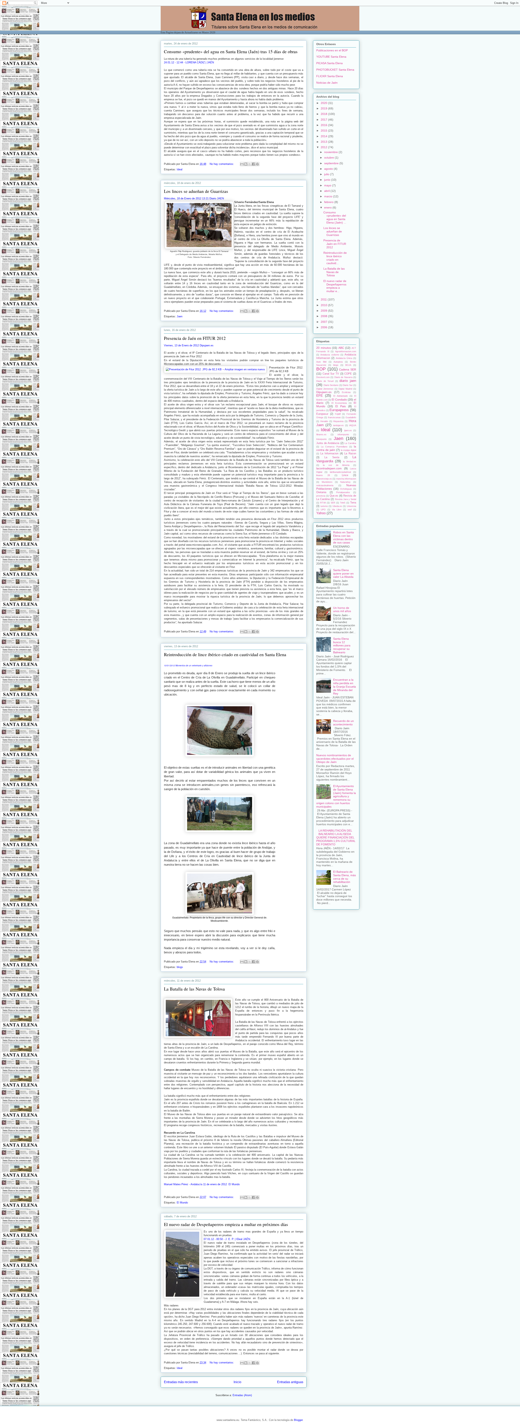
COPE (348, 373)
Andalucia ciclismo (329, 354)
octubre (329, 157)
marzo (328, 196)
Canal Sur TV (331, 373)
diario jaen (347, 381)
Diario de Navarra (343, 377)
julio (327, 174)
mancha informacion (346, 478)
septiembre (331, 163)
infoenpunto (343, 434)
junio (327, 179)
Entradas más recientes (181, 1382)
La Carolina (350, 443)
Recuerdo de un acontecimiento (343, 722)
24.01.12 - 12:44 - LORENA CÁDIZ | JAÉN (189, 62)
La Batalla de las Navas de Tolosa (194, 989)
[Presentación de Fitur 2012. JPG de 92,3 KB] (215, 369)
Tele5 (342, 502)
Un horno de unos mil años (342, 609)
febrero (329, 202)
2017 (324, 119)
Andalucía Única (344, 358)
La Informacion (329, 453)
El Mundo (182, 1202)
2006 (324, 327)
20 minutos (323, 347)
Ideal (179, 169)
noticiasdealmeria (324, 485)
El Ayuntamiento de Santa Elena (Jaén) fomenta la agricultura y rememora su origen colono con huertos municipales (336, 796)
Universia (351, 506)
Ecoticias (346, 392)
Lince (345, 475)
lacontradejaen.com (329, 468)
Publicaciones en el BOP (332, 50)
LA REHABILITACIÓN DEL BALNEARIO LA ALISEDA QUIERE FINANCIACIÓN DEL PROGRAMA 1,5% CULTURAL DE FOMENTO (335, 837)
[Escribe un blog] (246, 164)
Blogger (298, 1420)
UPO (323, 509)
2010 (324, 305)
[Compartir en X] (250, 164)
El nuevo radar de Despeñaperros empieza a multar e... (334, 286)
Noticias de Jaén (327, 82)
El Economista (339, 403)
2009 (324, 310)
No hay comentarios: (222, 163)
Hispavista (338, 421)
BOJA (348, 365)
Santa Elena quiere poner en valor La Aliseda (343, 573)
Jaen (179, 316)
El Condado (339, 399)
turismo (324, 506)
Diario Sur (348, 385)
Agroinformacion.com (345, 351)
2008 (324, 316)
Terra (353, 502)
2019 (324, 108)
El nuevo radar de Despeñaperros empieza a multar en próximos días (226, 1224)
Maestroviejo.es (324, 478)
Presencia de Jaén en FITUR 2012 (195, 338)
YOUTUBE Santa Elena (331, 56)
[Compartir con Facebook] (253, 164)
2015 (324, 130)
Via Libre (336, 509)
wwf (350, 509)
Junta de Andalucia (327, 443)
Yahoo (321, 513)
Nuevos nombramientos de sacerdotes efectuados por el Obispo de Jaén (335, 759)
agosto (329, 168)
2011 (324, 299)
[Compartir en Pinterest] (257, 164)
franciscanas (334, 417)
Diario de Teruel (325, 381)
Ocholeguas (346, 489)
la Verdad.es (349, 461)
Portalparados (343, 492)
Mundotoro (327, 482)
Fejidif (338, 414)
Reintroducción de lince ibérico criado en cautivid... (335, 258)
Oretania (321, 492)
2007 (324, 321)
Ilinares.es (321, 434)
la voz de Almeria (336, 465)
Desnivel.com (323, 377)
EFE (319, 396)
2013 (324, 141)
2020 (324, 103)
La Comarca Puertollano (334, 446)
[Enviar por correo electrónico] (242, 164)
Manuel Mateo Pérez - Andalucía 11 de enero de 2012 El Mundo (202, 1184)
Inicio (237, 1382)
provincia (320, 496)
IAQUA (352, 425)
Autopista (338, 362)
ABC (341, 347)
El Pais (340, 406)
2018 (324, 114)
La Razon (350, 453)
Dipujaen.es (324, 392)
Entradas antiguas (290, 1382)
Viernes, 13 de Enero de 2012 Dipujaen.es (188, 345)
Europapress (339, 410)
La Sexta (331, 457)
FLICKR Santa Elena (329, 76)
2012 (324, 147)
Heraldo (324, 421)
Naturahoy (345, 482)
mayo (328, 185)
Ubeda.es (337, 506)
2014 (324, 136)
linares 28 (323, 475)
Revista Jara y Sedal (345, 499)
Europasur (322, 414)
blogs (180, 967)
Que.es (334, 495)
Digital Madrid (345, 389)
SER (333, 502)
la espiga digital (348, 450)
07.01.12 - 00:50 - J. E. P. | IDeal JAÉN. (227, 1239)
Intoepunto (321, 439)
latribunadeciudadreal (340, 472)
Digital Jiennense (324, 389)
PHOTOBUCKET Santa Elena (335, 69)
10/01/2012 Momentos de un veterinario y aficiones (188, 665)
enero (328, 207)
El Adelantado (340, 396)
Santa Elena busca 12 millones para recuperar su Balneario (341, 645)
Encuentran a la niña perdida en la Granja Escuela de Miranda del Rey (344, 686)
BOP (321, 369)
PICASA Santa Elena (329, 63)
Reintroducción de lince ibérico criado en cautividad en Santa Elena (225, 654)
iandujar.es (338, 425)
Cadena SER (347, 369)
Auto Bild (321, 362)
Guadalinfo (351, 417)
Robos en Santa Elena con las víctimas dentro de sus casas (343, 537)
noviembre (331, 152)
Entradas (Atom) (242, 1395)
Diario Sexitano (331, 385)
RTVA (323, 502)
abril (327, 190)
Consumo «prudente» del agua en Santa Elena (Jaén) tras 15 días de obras (231, 51)
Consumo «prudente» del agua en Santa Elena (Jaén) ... (334, 217)
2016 (324, 125)
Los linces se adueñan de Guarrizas (196, 191)
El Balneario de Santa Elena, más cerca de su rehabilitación (344, 877)
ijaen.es (348, 430)
